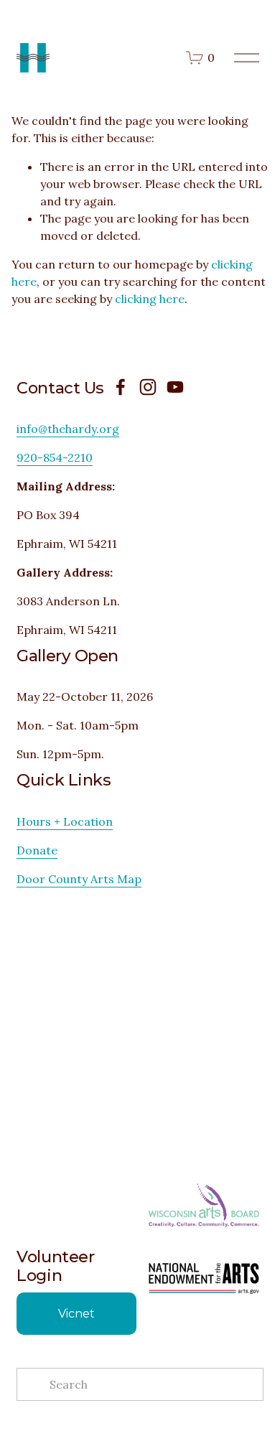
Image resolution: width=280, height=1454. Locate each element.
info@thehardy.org (68, 428)
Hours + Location (65, 821)
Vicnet (76, 1313)
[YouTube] (175, 387)
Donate (37, 850)
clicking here (150, 299)
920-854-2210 (55, 457)
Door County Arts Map (79, 879)
